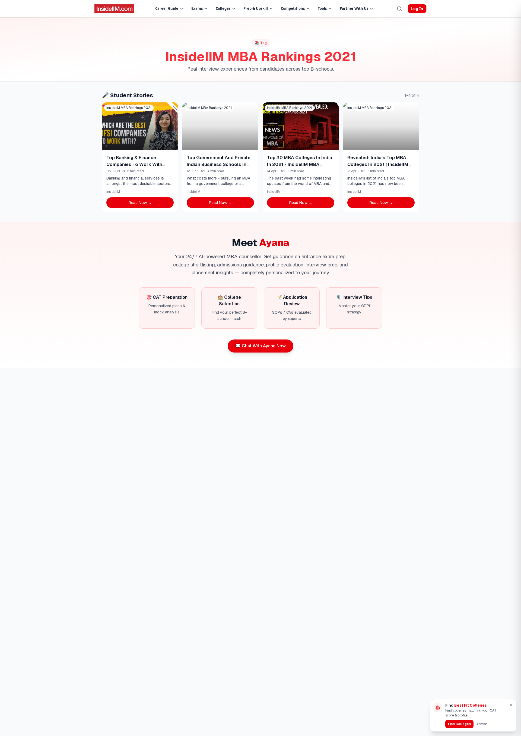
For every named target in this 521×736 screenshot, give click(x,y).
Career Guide (166, 8)
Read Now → (140, 202)
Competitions (293, 8)
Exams (197, 8)
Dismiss (481, 724)
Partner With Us (354, 8)
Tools (322, 8)
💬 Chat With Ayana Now (260, 346)
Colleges (223, 8)
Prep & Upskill (255, 8)
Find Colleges (459, 724)
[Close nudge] (511, 705)
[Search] (399, 9)
